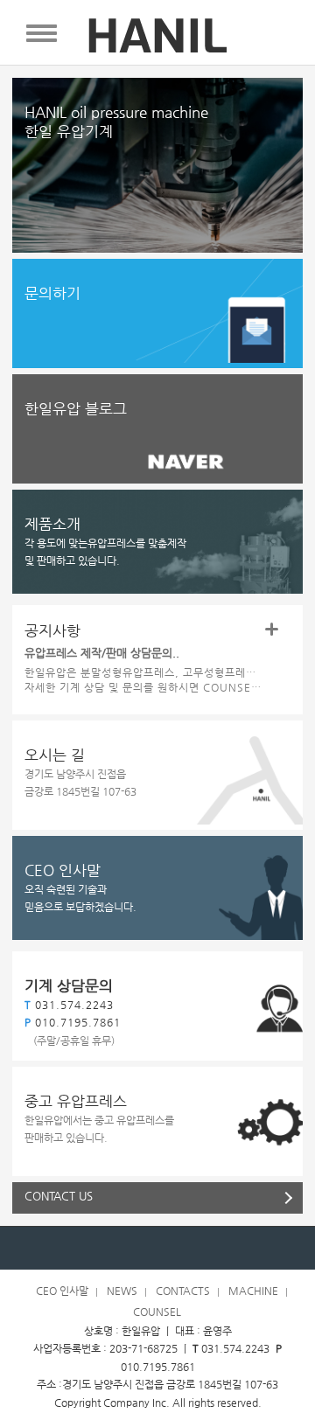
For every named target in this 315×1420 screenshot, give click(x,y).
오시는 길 (54, 754)
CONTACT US (58, 1195)
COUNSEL (157, 1311)
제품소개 (52, 523)
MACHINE (253, 1290)
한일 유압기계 (116, 121)
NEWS (122, 1290)
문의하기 (52, 293)
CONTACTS (183, 1290)
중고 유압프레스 (75, 1101)
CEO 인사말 (62, 870)
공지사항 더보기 (271, 629)
